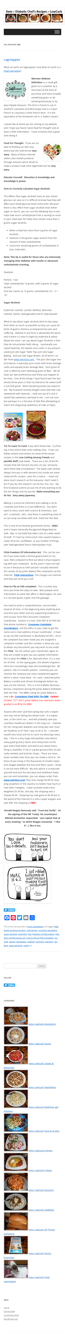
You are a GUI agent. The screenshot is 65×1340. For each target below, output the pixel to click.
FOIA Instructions (23, 575)
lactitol (12, 941)
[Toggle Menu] (57, 32)
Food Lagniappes (35, 926)
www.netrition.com (24, 359)
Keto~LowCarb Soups (40, 1043)
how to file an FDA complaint (40, 938)
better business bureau (15, 930)
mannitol (39, 941)
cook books (32, 930)
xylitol (26, 945)
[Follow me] (9, 910)
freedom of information (43, 934)
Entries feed (9, 1311)
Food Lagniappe (12, 70)
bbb (56, 926)
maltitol (31, 941)
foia (29, 934)
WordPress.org (11, 1319)
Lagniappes (12, 59)
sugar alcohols (15, 945)
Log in (6, 1307)
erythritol (22, 934)
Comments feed (11, 1315)
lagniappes (21, 941)
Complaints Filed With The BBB (31, 696)
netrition (49, 941)
